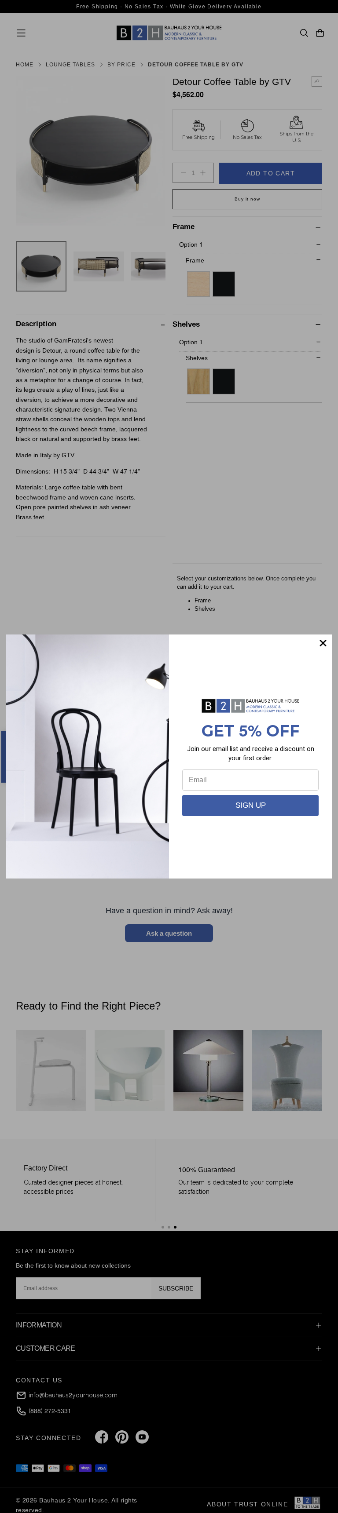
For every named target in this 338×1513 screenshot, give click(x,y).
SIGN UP (250, 805)
